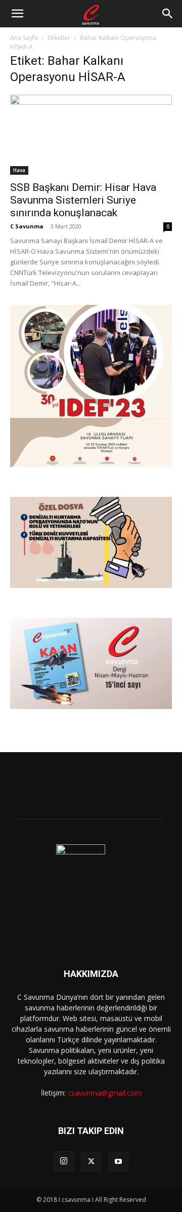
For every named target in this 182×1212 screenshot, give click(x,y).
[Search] (168, 13)
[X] (91, 1162)
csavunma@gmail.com (105, 1093)
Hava (19, 170)
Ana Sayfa (24, 37)
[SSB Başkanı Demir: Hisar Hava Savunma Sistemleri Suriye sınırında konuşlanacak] (91, 135)
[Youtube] (118, 1162)
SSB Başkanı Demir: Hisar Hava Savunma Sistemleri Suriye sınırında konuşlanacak (83, 200)
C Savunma (26, 226)
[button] (17, 13)
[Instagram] (64, 1161)
